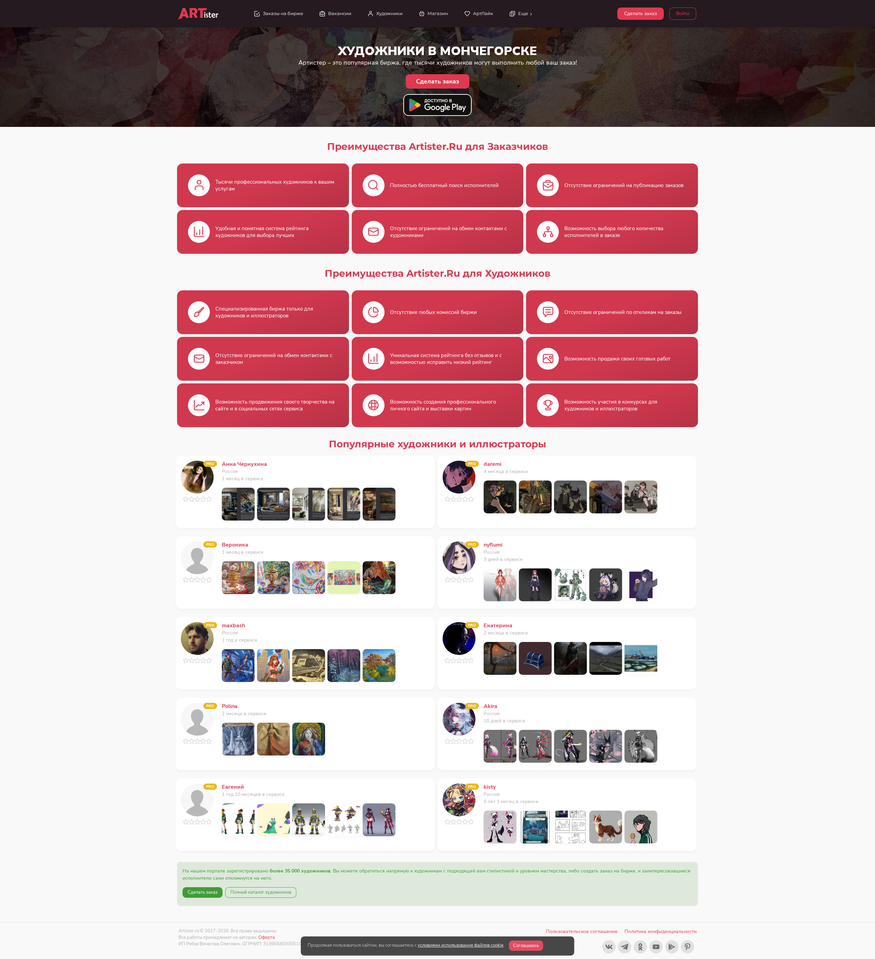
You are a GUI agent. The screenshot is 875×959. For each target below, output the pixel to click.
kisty (490, 787)
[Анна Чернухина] (197, 476)
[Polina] (197, 718)
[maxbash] (197, 638)
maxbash (233, 625)
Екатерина (498, 625)
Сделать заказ (640, 13)
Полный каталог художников (260, 892)
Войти (682, 13)
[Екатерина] (459, 638)
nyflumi (493, 545)
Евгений (233, 787)
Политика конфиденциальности (660, 931)
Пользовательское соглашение (582, 931)
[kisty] (459, 799)
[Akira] (459, 718)
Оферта (266, 937)
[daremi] (459, 476)
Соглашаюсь (526, 946)
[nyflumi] (459, 557)
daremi (492, 464)
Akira (490, 706)
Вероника (235, 545)
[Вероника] (197, 557)
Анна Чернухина (244, 464)
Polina (230, 706)
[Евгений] (197, 799)
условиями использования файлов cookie (460, 945)
